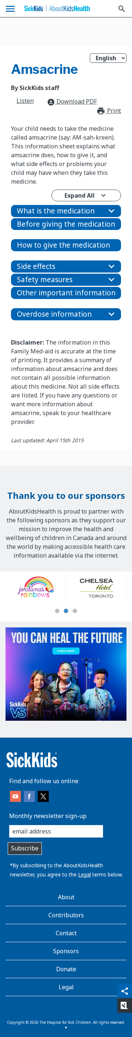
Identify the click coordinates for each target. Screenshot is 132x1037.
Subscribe (24, 848)
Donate (66, 969)
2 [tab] (66, 611)
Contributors (66, 915)
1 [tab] (57, 611)
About (66, 897)
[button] (66, 211)
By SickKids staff (35, 88)
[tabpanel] (36, 587)
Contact (66, 933)
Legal (84, 874)
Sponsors (66, 951)
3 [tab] (74, 611)
